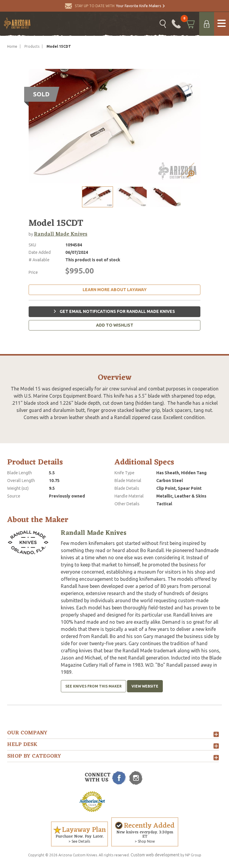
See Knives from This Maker (93, 686)
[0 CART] (190, 23)
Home (12, 46)
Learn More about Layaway (115, 289)
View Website (144, 686)
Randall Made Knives (60, 234)
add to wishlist (114, 325)
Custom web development (155, 854)
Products (31, 46)
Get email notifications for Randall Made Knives (117, 311)
